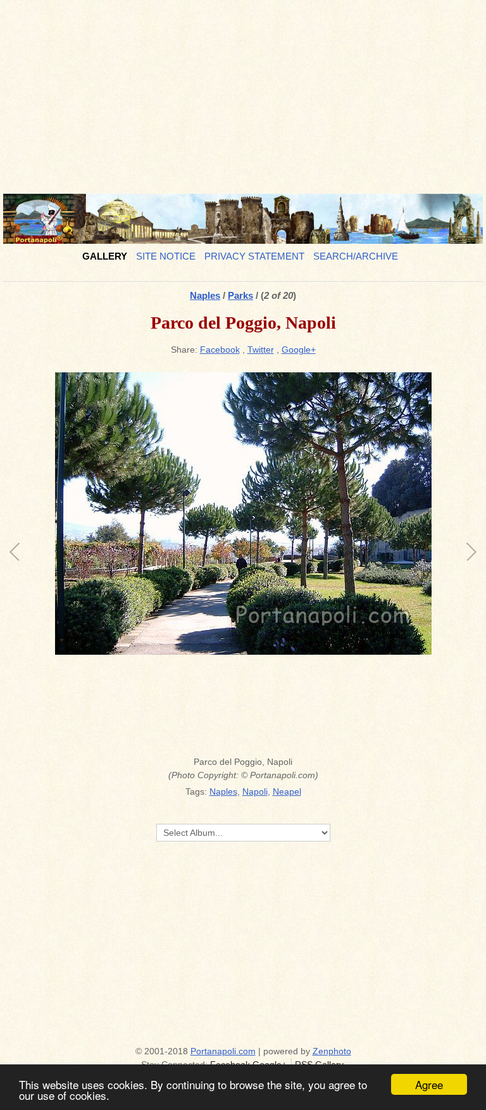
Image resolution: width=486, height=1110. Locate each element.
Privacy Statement (254, 256)
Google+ (299, 349)
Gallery (104, 256)
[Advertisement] (243, 91)
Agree (429, 1084)
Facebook (220, 349)
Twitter (260, 349)
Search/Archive (355, 256)
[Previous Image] (129, 560)
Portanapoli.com (223, 1051)
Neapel (287, 791)
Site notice (166, 256)
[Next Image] (357, 560)
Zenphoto (332, 1051)
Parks (240, 295)
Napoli (255, 791)
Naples (205, 295)
